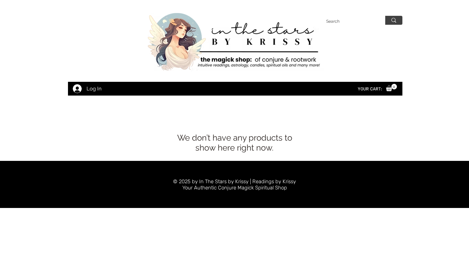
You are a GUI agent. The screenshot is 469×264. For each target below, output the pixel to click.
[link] (391, 87)
